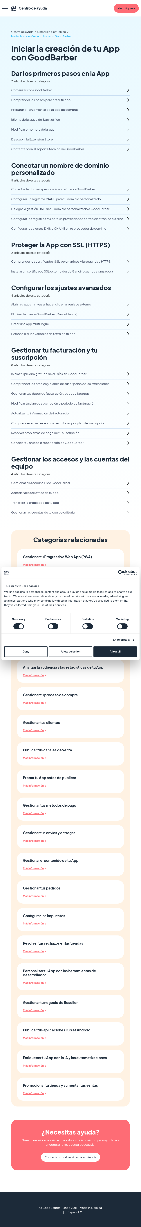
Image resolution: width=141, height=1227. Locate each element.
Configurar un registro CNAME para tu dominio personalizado (56, 199)
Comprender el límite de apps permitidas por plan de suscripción (58, 423)
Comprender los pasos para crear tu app (40, 100)
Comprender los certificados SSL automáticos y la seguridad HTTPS (61, 261)
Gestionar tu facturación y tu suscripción (54, 353)
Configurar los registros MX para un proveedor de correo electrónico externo (67, 219)
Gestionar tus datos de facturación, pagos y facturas (50, 393)
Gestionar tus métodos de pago (49, 805)
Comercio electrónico (51, 31)
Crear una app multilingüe (30, 324)
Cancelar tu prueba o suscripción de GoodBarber (47, 443)
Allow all (115, 651)
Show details (121, 639)
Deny (26, 651)
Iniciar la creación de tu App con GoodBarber (41, 36)
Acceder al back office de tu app (35, 493)
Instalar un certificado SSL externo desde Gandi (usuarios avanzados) (62, 271)
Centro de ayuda (22, 31)
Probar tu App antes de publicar (49, 778)
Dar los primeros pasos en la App (60, 73)
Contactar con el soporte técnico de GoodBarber (47, 149)
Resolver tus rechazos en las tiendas (53, 943)
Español (73, 1212)
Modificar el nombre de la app (32, 129)
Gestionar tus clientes (41, 723)
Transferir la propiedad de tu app (35, 503)
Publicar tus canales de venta (47, 750)
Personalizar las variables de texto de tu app (43, 334)
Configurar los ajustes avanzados (61, 288)
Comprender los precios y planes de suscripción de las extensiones (60, 384)
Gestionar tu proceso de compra (50, 695)
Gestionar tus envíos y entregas (49, 833)
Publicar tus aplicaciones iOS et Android (57, 1030)
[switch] (53, 626)
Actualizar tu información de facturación (40, 413)
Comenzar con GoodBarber (31, 90)
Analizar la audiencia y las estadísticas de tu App (63, 667)
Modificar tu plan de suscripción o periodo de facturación (53, 403)
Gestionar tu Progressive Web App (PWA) (57, 557)
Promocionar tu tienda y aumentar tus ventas (60, 1085)
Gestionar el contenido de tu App (51, 861)
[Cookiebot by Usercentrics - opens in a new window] (121, 572)
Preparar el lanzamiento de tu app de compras (45, 110)
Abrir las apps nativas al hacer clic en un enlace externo (51, 304)
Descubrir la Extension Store (32, 139)
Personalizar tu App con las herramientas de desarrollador (59, 973)
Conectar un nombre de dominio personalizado (60, 168)
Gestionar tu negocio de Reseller (50, 1003)
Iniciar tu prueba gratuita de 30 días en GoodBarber (48, 374)
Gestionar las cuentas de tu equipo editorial (43, 512)
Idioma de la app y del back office (35, 119)
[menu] (5, 8)
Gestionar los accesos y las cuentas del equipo (70, 462)
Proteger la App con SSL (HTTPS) (60, 245)
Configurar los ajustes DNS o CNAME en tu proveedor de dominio (58, 228)
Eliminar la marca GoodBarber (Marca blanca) (44, 314)
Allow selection (70, 651)
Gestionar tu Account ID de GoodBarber (40, 483)
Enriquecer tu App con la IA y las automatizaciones (65, 1058)
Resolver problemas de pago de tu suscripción (45, 433)
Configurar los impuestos (44, 916)
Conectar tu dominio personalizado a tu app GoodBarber (53, 189)
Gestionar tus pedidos (41, 888)
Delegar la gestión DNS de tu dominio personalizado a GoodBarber (60, 209)
